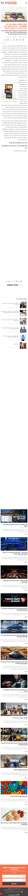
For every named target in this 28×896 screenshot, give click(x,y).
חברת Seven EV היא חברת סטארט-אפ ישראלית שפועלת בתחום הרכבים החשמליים (14, 662)
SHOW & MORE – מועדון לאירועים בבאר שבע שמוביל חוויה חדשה (15, 581)
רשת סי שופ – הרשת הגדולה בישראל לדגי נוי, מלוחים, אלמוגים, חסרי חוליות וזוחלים (14, 553)
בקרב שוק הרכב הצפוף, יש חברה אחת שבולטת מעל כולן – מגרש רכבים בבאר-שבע (14, 636)
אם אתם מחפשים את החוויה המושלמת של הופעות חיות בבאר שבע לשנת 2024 (14, 609)
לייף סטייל (17, 318)
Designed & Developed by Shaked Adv (12, 891)
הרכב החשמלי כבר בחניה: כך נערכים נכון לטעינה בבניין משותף (15, 525)
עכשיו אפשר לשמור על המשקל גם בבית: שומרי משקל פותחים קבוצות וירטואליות (11, 337)
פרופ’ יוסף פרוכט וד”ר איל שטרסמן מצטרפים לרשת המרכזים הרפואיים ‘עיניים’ (10, 328)
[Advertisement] (14, 216)
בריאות (17, 326)
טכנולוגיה (17, 310)
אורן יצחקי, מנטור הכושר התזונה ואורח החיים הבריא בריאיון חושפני (10, 320)
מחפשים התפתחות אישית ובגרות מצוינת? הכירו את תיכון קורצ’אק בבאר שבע (14, 743)
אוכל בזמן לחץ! (16, 344)
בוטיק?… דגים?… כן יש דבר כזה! (20, 718)
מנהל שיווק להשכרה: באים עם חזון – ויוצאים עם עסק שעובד (10, 304)
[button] (1, 893)
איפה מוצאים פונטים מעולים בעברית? (18, 796)
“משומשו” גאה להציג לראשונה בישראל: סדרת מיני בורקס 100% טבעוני (14, 823)
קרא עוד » (25, 534)
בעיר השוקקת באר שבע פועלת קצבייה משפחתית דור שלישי (15, 690)
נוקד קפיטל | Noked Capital (20, 769)
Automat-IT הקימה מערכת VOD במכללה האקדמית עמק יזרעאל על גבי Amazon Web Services (10, 312)
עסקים (17, 302)
